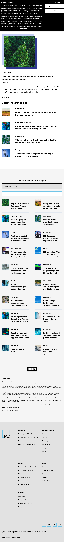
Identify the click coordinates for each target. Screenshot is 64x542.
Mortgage (21, 507)
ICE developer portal (24, 477)
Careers (44, 477)
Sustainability (46, 481)
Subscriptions (22, 481)
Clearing (44, 437)
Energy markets (23, 500)
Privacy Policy (14, 26)
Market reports (46, 444)
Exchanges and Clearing (25, 434)
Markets (44, 434)
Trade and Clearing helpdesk (27, 467)
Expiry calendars (47, 448)
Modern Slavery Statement (41, 531)
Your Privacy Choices (21, 531)
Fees (43, 455)
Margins (44, 451)
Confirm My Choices (54, 2)
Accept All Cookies (54, 10)
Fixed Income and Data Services (28, 437)
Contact (44, 474)
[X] (44, 525)
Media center (46, 467)
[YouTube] (49, 525)
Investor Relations (47, 470)
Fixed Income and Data (25, 503)
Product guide (46, 441)
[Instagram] (60, 525)
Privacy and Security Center (8, 531)
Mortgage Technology (25, 441)
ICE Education (22, 474)
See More (32, 369)
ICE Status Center (23, 484)
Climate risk (22, 496)
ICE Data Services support (26, 470)
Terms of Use (30, 531)
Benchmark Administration (26, 444)
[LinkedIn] (55, 525)
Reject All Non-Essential (54, 6)
